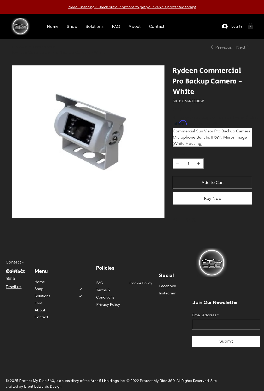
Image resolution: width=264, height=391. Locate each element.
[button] (250, 26)
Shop (39, 288)
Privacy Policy (108, 304)
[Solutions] (80, 296)
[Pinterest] (187, 219)
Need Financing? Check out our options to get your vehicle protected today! (132, 7)
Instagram (167, 293)
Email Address (205, 315)
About (40, 310)
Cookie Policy (140, 283)
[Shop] (80, 289)
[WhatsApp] (175, 219)
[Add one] (198, 163)
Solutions (42, 296)
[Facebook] (181, 219)
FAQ (38, 303)
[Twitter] (193, 219)
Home (40, 281)
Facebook (167, 286)
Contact (41, 317)
